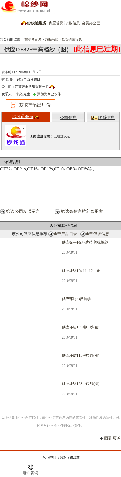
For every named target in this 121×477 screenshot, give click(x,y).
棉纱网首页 (32, 39)
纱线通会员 (22, 116)
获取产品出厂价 (35, 105)
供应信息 (56, 23)
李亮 (19, 94)
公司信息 (68, 117)
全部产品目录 (65, 234)
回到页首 (112, 438)
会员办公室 (91, 23)
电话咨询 (30, 473)
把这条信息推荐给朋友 (82, 211)
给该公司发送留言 (23, 211)
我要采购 (51, 39)
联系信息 (106, 117)
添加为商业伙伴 (49, 94)
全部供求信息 (97, 234)
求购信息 (72, 23)
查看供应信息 (72, 39)
